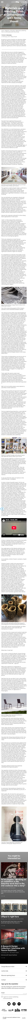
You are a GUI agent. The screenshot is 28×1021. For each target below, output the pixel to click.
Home (2, 30)
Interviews (12, 30)
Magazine (7, 30)
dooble (23, 1017)
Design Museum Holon (7, 966)
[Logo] (15, 2)
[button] (2, 509)
